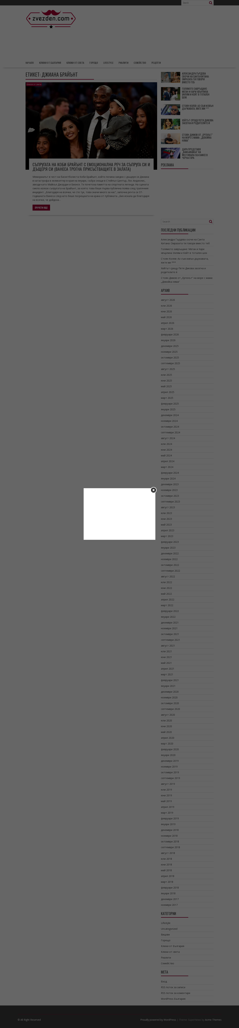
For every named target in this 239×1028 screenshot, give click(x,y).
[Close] (153, 490)
